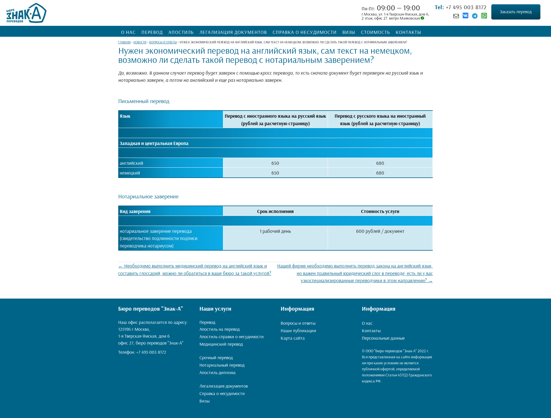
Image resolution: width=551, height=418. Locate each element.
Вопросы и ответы (298, 323)
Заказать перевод (516, 11)
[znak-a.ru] (26, 13)
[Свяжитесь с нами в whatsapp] (484, 16)
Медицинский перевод (221, 344)
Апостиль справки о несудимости (231, 336)
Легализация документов (233, 32)
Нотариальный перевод (222, 365)
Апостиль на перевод (219, 329)
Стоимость (375, 32)
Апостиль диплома (217, 372)
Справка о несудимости (305, 32)
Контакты (408, 32)
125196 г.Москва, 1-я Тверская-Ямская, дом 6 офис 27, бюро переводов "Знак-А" (150, 336)
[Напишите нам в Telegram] (475, 15)
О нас (128, 32)
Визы (348, 32)
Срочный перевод (216, 357)
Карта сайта (293, 338)
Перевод (152, 32)
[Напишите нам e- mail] (456, 15)
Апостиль (181, 32)
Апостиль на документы (219, 350)
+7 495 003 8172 (465, 7)
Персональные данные (383, 338)
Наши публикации (298, 330)
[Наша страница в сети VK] (465, 16)
